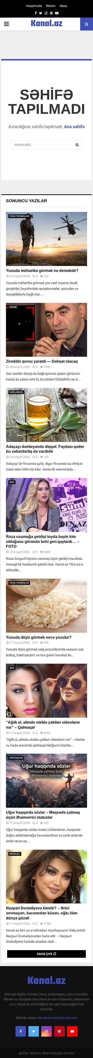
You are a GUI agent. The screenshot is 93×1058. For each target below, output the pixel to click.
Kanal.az (46, 24)
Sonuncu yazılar (26, 200)
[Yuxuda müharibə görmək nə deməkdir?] (46, 239)
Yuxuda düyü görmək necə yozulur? (39, 637)
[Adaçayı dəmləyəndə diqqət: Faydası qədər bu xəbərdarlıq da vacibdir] (46, 415)
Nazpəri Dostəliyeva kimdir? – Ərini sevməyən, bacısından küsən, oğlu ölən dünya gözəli (42, 913)
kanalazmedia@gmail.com (57, 1018)
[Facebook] (21, 1031)
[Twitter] (33, 1031)
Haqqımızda (34, 6)
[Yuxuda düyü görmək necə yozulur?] (46, 606)
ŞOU (12, 482)
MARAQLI (15, 853)
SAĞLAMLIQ (16, 392)
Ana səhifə (74, 126)
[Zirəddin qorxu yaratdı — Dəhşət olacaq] (46, 330)
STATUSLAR (16, 758)
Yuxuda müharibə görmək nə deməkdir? (42, 271)
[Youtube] (72, 1031)
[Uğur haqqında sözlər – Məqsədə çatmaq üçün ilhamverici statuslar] (46, 781)
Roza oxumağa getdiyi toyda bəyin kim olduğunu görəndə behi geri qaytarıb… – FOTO (42, 542)
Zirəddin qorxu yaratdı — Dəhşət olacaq (42, 361)
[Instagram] (46, 1031)
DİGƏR (13, 307)
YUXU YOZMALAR (19, 216)
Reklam (51, 6)
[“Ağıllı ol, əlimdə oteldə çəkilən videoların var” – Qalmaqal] (46, 691)
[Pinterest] (59, 1031)
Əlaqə (63, 6)
